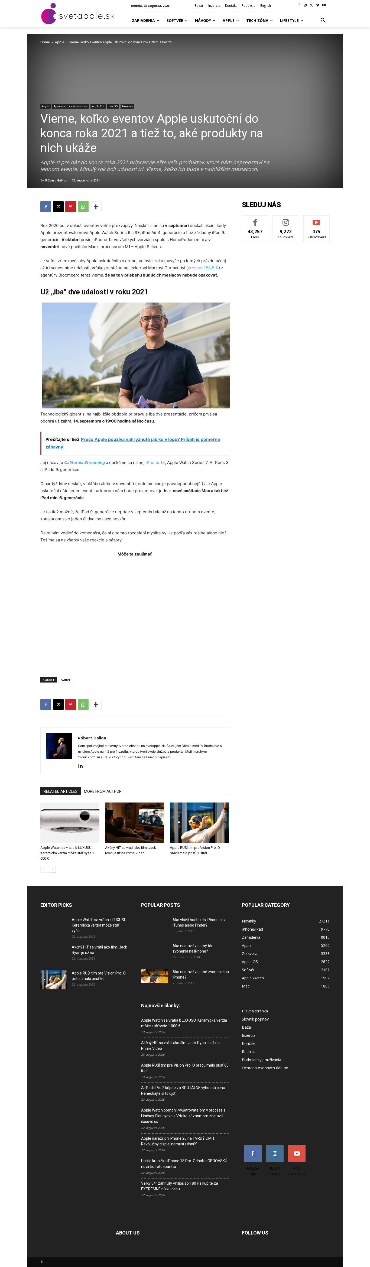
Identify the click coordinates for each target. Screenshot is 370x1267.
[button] (323, 20)
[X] (312, 5)
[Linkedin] (82, 766)
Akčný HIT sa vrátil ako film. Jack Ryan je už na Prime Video (180, 1046)
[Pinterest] (70, 206)
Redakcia (250, 1051)
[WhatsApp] (83, 206)
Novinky (127, 106)
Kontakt (249, 1043)
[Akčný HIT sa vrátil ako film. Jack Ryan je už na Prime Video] (134, 823)
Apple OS (98, 106)
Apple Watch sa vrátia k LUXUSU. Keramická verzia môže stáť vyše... (99, 925)
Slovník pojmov (255, 1019)
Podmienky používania (261, 1059)
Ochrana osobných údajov (265, 1067)
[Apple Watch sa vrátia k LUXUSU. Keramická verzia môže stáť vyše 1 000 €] (69, 823)
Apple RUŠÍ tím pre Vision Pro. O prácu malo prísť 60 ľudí (185, 1068)
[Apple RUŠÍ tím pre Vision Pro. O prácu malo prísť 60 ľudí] (199, 823)
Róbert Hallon (56, 180)
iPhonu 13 (155, 462)
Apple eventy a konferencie (70, 106)
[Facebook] (299, 5)
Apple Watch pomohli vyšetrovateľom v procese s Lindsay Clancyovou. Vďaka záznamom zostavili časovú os (183, 1116)
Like (255, 219)
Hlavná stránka (255, 1010)
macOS (113, 106)
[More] (96, 206)
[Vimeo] (317, 5)
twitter (65, 680)
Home (45, 42)
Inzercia (248, 1035)
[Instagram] (305, 5)
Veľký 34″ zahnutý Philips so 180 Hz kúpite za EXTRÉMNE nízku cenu (179, 1186)
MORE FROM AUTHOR (103, 791)
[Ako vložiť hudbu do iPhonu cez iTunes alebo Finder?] (154, 926)
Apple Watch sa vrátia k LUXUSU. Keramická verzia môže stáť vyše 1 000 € (67, 853)
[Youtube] (324, 5)
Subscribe (316, 219)
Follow (286, 219)
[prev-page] (43, 869)
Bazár (247, 1027)
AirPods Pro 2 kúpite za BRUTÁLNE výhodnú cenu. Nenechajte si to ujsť (183, 1091)
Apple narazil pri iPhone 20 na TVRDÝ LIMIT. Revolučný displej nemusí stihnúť (178, 1141)
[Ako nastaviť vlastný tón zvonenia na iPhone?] (154, 952)
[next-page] (52, 869)
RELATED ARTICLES (60, 791)
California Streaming (84, 462)
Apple (59, 42)
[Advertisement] (134, 614)
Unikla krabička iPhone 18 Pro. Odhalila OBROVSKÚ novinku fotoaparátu (184, 1164)
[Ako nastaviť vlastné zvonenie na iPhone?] (154, 976)
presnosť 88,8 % (203, 267)
